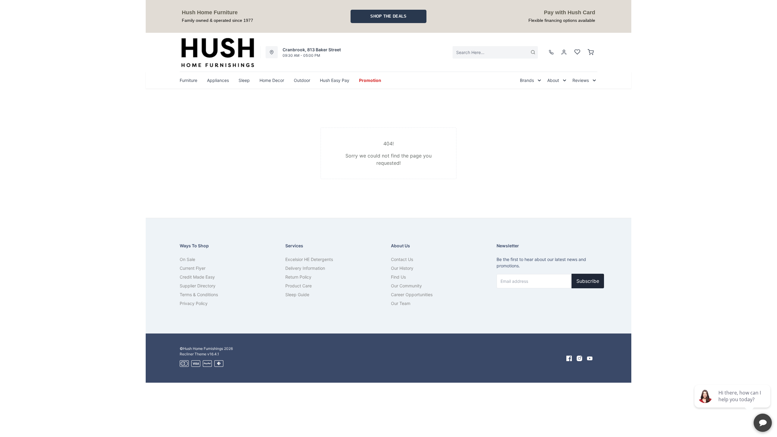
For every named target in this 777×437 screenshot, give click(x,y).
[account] (564, 52)
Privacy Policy (194, 303)
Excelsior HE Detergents (309, 259)
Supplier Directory (197, 285)
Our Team (400, 303)
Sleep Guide (297, 294)
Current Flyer (192, 268)
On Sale (187, 259)
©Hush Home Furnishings (201, 348)
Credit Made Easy (197, 276)
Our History (402, 268)
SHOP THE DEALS (388, 16)
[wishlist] (577, 52)
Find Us (398, 276)
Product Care (298, 285)
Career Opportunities (412, 294)
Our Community (406, 285)
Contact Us (402, 259)
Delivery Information (305, 268)
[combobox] (495, 52)
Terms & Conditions (199, 294)
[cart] (591, 52)
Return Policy (298, 276)
